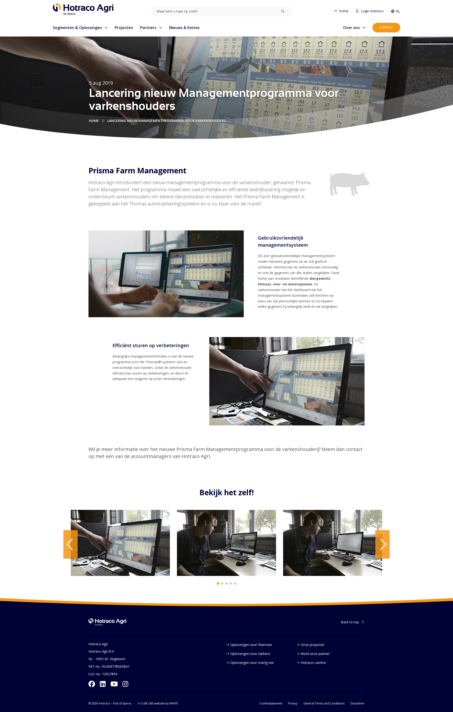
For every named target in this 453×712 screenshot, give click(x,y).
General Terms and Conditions (323, 703)
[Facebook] (91, 684)
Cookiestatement (270, 703)
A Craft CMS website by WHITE (158, 703)
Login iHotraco (372, 11)
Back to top (350, 622)
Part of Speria (122, 703)
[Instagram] (125, 684)
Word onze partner (315, 653)
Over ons (351, 27)
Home (94, 120)
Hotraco (104, 703)
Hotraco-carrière (313, 662)
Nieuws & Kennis (184, 27)
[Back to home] (107, 622)
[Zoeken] (282, 11)
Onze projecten (312, 644)
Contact (386, 27)
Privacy (293, 703)
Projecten (124, 27)
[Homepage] (83, 9)
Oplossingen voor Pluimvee (251, 644)
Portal (343, 11)
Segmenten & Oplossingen (77, 27)
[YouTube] (114, 684)
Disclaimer (357, 703)
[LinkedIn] (103, 684)
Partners (148, 27)
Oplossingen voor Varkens (250, 653)
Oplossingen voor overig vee (252, 662)
